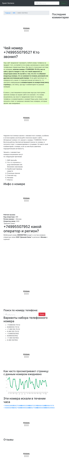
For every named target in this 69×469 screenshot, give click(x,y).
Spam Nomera (8, 3)
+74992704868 (17, 405)
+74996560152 (9, 408)
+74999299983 (49, 408)
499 (14, 13)
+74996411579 (49, 405)
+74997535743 (33, 405)
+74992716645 (17, 408)
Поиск (63, 3)
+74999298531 (9, 405)
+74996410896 (41, 405)
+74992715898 (33, 408)
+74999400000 (41, 408)
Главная (8, 13)
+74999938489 (25, 408)
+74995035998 (25, 405)
